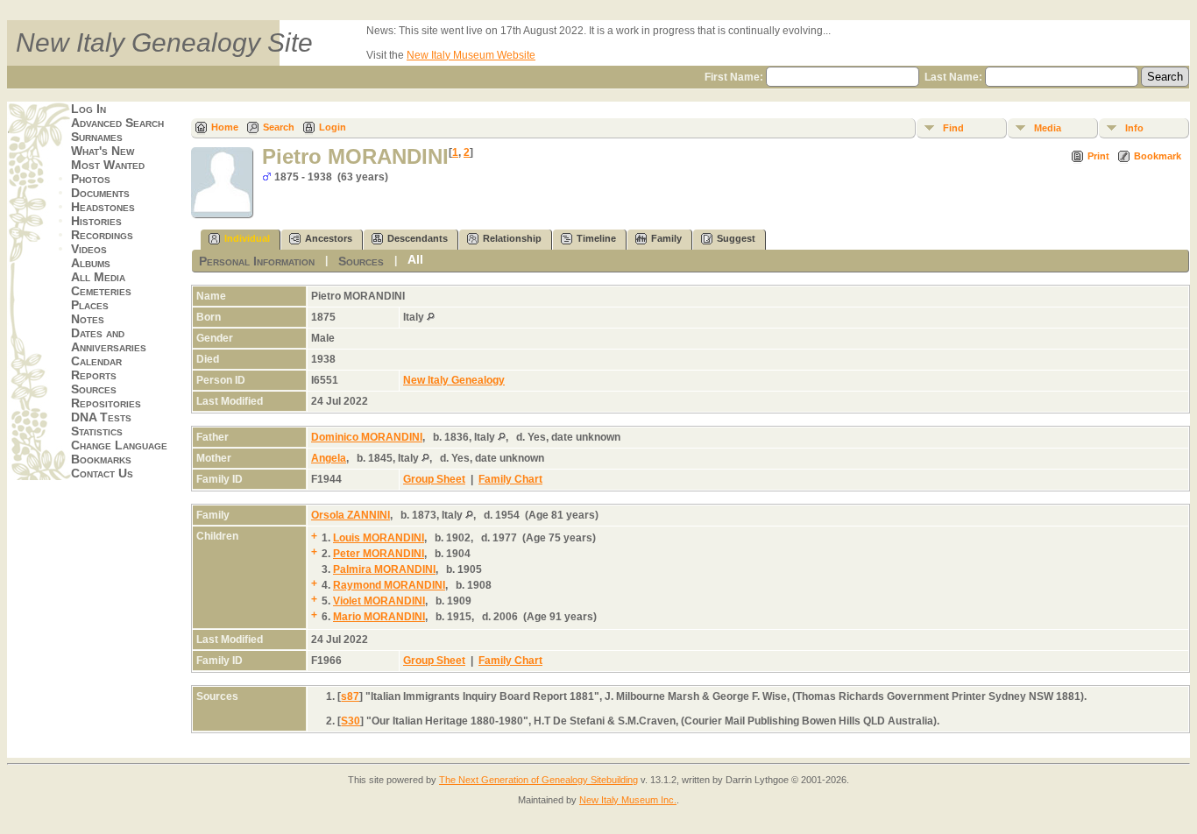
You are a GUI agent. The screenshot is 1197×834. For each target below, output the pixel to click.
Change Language (119, 445)
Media (1047, 128)
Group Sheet (434, 479)
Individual (247, 238)
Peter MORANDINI (378, 554)
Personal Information (257, 261)
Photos (90, 179)
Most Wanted (108, 165)
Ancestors (328, 238)
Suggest (736, 238)
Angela (328, 458)
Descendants (417, 238)
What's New (102, 151)
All (415, 259)
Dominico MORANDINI (366, 437)
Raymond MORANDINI (389, 585)
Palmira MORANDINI (384, 569)
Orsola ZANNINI (350, 515)
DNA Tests (101, 417)
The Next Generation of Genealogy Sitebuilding (538, 779)
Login (332, 127)
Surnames (97, 137)
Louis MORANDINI (378, 538)
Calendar (96, 361)
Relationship (512, 238)
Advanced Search (117, 123)
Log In (88, 109)
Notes (87, 319)
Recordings (102, 235)
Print (1098, 156)
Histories (96, 221)
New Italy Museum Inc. (627, 800)
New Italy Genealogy (454, 380)
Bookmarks (101, 459)
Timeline (596, 238)
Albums (90, 263)
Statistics (97, 431)
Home (224, 127)
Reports (94, 375)
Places (90, 305)
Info (1134, 128)
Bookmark (1157, 156)
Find (953, 128)
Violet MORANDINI (379, 601)
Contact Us (102, 473)
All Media (98, 277)
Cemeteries (101, 291)
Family (666, 238)
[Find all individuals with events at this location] (431, 317)
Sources (94, 389)
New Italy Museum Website (471, 55)
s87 (350, 696)
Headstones (103, 207)
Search (278, 127)
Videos (89, 249)
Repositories (106, 403)
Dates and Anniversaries (108, 340)
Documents (100, 193)
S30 (350, 721)
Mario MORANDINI (379, 617)
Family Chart (510, 479)
